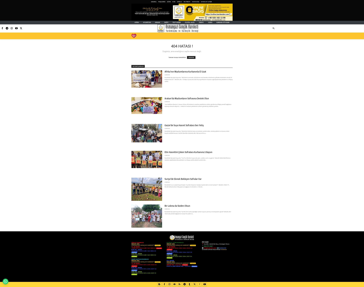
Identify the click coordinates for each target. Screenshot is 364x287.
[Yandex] (200, 284)
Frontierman (224, 249)
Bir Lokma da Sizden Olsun (177, 205)
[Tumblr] (189, 284)
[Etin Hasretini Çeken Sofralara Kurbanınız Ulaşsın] (146, 159)
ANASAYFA (191, 57)
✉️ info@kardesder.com (209, 248)
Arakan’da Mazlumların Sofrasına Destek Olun (187, 98)
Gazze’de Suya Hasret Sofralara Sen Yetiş (184, 125)
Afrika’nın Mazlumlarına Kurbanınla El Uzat (185, 71)
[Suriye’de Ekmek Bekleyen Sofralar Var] (146, 189)
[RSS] (179, 284)
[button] (273, 28)
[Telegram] (7, 28)
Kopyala (158, 245)
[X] (195, 284)
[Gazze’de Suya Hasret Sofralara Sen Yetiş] (146, 133)
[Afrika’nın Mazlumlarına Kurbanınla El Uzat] (146, 79)
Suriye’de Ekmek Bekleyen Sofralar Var (183, 179)
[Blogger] (159, 284)
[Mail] (174, 284)
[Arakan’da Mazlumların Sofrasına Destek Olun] (146, 105)
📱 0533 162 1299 (207, 246)
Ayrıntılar (168, 85)
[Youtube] (16, 28)
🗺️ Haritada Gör (221, 248)
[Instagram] (11, 28)
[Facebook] (2, 28)
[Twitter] (21, 28)
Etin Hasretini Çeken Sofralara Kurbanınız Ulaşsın (188, 152)
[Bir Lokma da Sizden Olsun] (146, 216)
